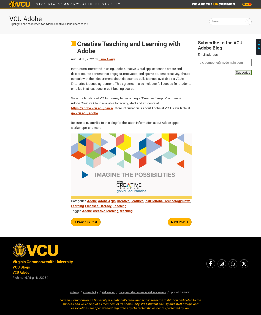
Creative (123, 201)
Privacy (74, 292)
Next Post (178, 222)
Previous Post (86, 222)
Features (136, 201)
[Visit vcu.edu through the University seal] (68, 251)
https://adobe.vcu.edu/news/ (92, 108)
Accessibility (90, 292)
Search (216, 21)
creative (99, 211)
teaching (126, 211)
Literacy (105, 206)
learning (112, 211)
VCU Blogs (21, 267)
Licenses (91, 206)
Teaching (119, 206)
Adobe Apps (107, 201)
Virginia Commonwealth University (78, 4)
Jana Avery (107, 59)
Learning (77, 206)
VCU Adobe (25, 19)
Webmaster (108, 292)
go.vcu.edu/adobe (84, 113)
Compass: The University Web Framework (142, 292)
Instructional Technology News (167, 201)
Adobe (92, 201)
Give (246, 4)
